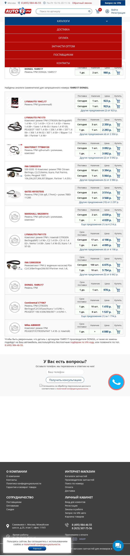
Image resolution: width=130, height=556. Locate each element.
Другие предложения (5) (99, 179)
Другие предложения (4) (99, 134)
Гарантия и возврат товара (21, 487)
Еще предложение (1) (99, 224)
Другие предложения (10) (99, 202)
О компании (13, 476)
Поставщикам (63, 54)
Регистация (71, 505)
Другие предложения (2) (99, 110)
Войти (114, 9)
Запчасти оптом (63, 46)
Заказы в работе (74, 509)
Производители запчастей (79, 479)
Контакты (63, 63)
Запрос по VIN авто (75, 512)
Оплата (63, 38)
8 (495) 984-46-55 (31, 2)
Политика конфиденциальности (23, 483)
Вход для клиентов (75, 502)
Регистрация (118, 12)
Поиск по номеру (74, 483)
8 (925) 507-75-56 (82, 528)
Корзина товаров (74, 516)
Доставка (63, 29)
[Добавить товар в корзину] (118, 73)
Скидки (10, 509)
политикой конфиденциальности (72, 388)
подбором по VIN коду (82, 342)
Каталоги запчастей (76, 476)
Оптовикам (12, 505)
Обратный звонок (82, 2)
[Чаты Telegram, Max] (118, 545)
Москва (12, 2)
